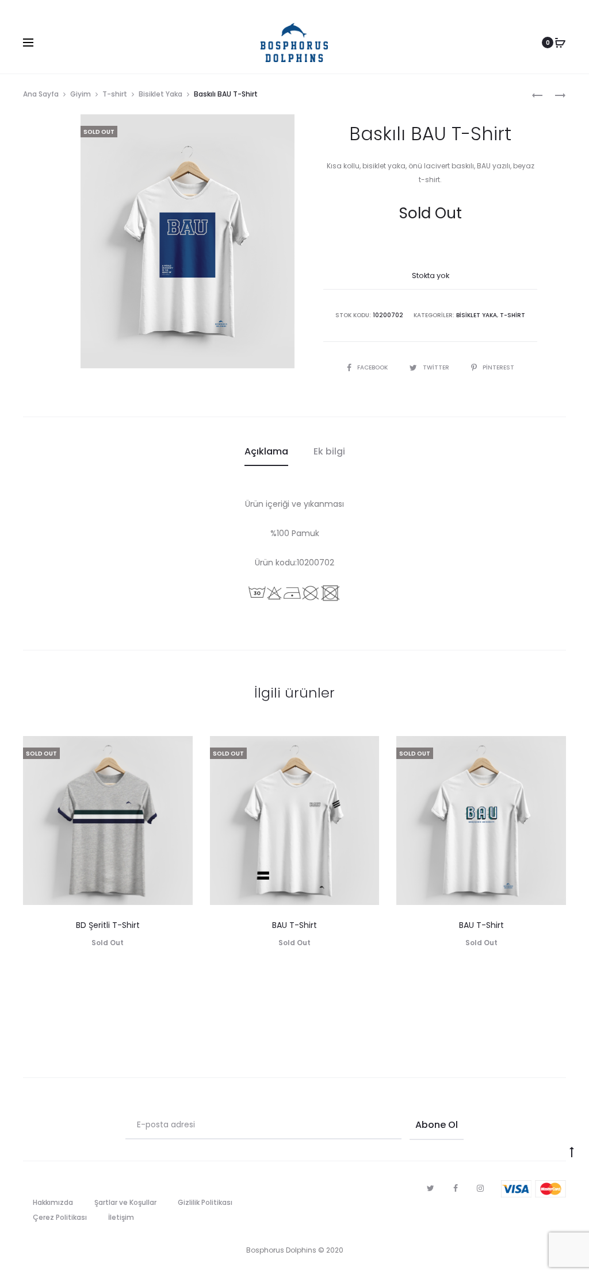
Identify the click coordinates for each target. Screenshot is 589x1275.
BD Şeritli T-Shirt (108, 925)
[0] (560, 42)
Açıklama (266, 451)
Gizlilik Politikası (205, 1202)
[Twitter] (430, 1188)
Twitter (437, 367)
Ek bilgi (329, 451)
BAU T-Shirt (294, 925)
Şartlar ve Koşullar (125, 1202)
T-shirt (114, 94)
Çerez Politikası (60, 1217)
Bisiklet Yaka (160, 94)
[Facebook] (455, 1188)
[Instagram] (480, 1188)
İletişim (121, 1217)
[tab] (266, 451)
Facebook (373, 367)
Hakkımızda (53, 1202)
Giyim (80, 94)
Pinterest (498, 367)
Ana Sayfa (41, 94)
